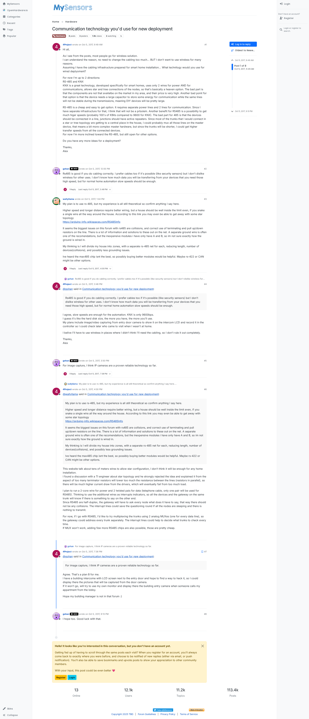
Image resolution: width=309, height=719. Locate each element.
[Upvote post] (192, 159)
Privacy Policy (167, 714)
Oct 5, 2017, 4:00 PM (92, 389)
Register (60, 677)
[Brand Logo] (72, 8)
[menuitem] (293, 3)
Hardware (60, 36)
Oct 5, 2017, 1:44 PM (94, 199)
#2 (205, 168)
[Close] (202, 645)
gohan (66, 168)
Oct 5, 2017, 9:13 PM (99, 614)
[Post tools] (204, 159)
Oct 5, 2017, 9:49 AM (92, 44)
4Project (67, 44)
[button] (16, 708)
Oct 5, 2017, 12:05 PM (99, 168)
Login (72, 677)
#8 (205, 614)
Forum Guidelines (147, 714)
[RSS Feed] (121, 36)
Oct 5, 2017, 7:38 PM (92, 551)
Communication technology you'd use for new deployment (118, 288)
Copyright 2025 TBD (122, 714)
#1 (206, 44)
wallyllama (68, 199)
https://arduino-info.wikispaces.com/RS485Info (91, 221)
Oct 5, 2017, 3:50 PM (99, 360)
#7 (205, 551)
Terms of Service (189, 714)
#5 (205, 360)
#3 (205, 199)
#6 (205, 389)
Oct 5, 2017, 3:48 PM (92, 284)
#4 (205, 284)
